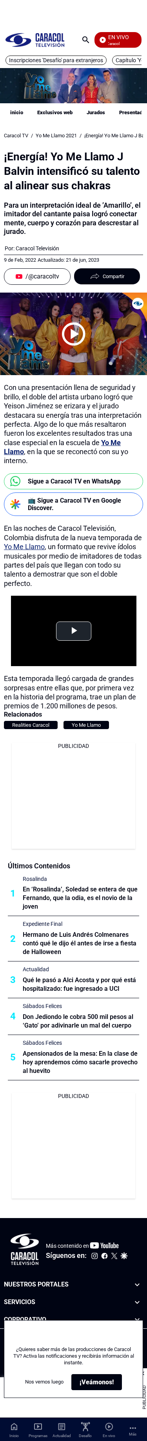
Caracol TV (16, 135)
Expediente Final (42, 924)
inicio (16, 112)
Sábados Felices (42, 1006)
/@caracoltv (42, 276)
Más (132, 1434)
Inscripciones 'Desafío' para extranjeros (56, 60)
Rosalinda (35, 879)
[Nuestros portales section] (137, 1285)
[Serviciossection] (137, 1302)
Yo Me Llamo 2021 (56, 135)
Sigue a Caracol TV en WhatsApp (74, 481)
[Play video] (73, 334)
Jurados (96, 112)
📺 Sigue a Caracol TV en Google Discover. (74, 504)
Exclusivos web (55, 112)
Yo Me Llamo (24, 547)
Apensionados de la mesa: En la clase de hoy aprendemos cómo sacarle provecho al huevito (80, 1062)
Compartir (113, 276)
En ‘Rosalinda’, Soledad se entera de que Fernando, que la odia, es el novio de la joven (80, 898)
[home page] (34, 40)
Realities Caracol (30, 725)
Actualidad (36, 969)
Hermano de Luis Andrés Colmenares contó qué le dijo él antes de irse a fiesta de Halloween (79, 943)
